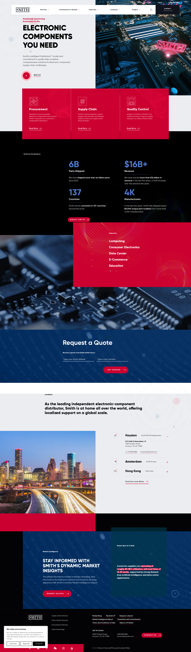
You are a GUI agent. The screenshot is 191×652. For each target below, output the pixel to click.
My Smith (109, 616)
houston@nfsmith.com (148, 452)
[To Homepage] (23, 10)
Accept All (39, 643)
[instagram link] (63, 648)
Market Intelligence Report (102, 619)
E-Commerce (118, 268)
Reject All (26, 643)
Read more (33, 128)
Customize (13, 643)
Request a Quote (126, 616)
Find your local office (134, 481)
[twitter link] (46, 648)
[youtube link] (72, 648)
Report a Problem (126, 623)
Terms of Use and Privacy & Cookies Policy (114, 648)
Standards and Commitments (129, 619)
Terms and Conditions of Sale (103, 623)
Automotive (117, 243)
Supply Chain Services (60, 616)
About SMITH (77, 220)
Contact (168, 9)
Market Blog (97, 616)
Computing (117, 249)
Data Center (118, 261)
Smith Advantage (58, 629)
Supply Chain (87, 109)
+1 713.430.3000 (131, 452)
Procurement (38, 109)
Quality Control (138, 109)
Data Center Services (60, 620)
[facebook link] (30, 648)
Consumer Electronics (124, 255)
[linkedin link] (38, 648)
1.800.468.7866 (173, 2)
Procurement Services (60, 625)
